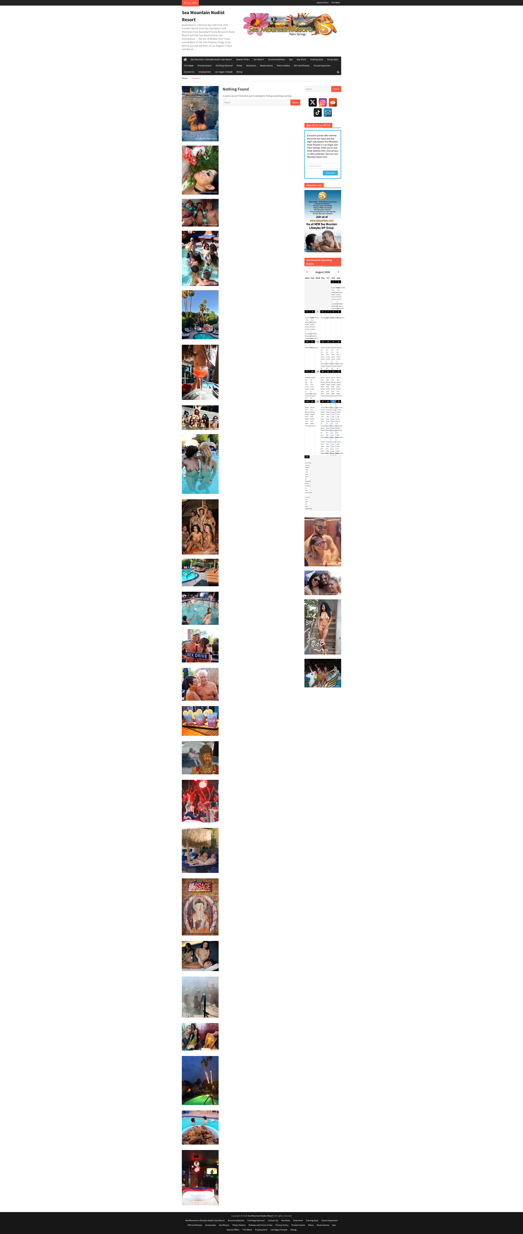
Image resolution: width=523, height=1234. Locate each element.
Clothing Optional (224, 65)
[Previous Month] (307, 272)
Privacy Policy (282, 1225)
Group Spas (332, 59)
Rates (239, 65)
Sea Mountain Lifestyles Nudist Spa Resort (211, 59)
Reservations (266, 65)
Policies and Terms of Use (260, 1225)
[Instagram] (322, 102)
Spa (291, 59)
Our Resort (259, 59)
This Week (335, 2)
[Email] (327, 112)
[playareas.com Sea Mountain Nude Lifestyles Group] (322, 221)
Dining (239, 71)
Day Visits (301, 59)
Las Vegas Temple (223, 71)
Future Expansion (322, 65)
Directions (251, 65)
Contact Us (189, 71)
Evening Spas (316, 59)
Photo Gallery (283, 65)
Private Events (205, 65)
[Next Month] (338, 272)
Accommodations (276, 59)
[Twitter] (312, 102)
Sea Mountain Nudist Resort (261, 1215)
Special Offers (323, 2)
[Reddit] (333, 102)
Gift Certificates (302, 65)
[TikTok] (317, 112)
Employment (205, 71)
